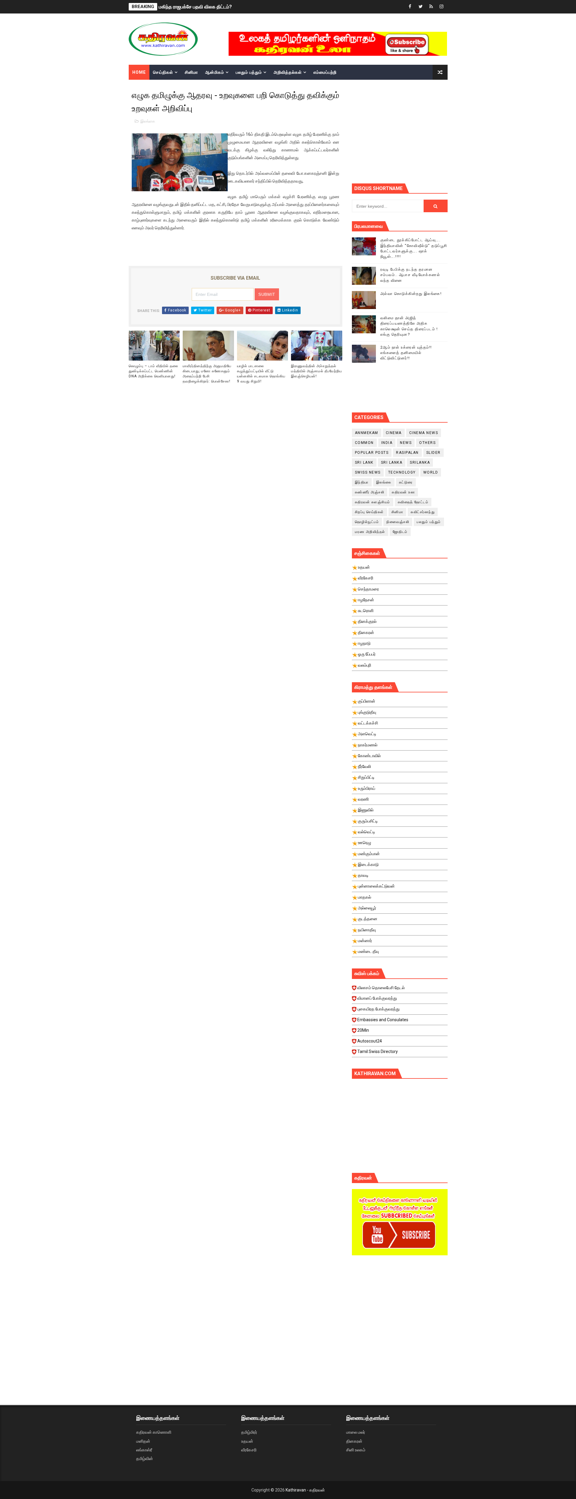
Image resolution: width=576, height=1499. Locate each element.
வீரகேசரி (248, 1449)
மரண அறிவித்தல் (370, 532)
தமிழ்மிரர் (249, 1432)
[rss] (431, 6)
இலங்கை (147, 121)
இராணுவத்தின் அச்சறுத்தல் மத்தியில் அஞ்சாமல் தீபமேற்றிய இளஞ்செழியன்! (316, 371)
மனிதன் (143, 1441)
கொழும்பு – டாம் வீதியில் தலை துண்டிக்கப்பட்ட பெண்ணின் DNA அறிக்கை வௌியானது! (153, 371)
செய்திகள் (163, 72)
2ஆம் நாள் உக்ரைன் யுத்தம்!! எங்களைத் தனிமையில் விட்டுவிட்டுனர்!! (406, 352)
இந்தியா (362, 482)
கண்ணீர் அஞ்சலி (370, 492)
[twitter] (420, 6)
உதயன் (247, 1441)
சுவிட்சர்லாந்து (423, 512)
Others (427, 443)
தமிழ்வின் (144, 1458)
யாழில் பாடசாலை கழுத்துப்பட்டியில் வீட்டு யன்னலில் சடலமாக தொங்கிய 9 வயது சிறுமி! (261, 373)
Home (139, 72)
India (387, 443)
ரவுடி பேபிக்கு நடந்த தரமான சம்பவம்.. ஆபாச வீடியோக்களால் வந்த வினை (410, 274)
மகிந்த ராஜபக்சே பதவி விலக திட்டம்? (195, 7)
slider (433, 453)
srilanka (420, 462)
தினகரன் (354, 1441)
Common (364, 443)
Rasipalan (407, 453)
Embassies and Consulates (382, 1019)
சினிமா (191, 72)
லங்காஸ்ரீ (144, 1449)
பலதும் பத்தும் (249, 72)
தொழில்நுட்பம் (367, 522)
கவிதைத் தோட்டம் (413, 502)
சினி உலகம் (355, 1449)
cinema (394, 433)
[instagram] (441, 6)
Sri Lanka (392, 462)
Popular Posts (372, 453)
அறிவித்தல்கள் (288, 72)
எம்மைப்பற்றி (325, 72)
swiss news (368, 472)
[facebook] (410, 6)
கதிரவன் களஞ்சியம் (372, 502)
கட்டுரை (406, 482)
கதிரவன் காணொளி (153, 1432)
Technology (402, 472)
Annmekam (366, 433)
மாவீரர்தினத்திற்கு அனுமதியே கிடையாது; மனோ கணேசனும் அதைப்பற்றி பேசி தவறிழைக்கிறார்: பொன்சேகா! (207, 373)
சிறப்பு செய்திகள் (369, 512)
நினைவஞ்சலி (397, 522)
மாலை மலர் (355, 1432)
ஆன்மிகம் (214, 72)
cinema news (423, 433)
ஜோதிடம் (400, 532)
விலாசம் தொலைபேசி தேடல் (381, 987)
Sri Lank (364, 462)
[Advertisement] (400, 1310)
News (406, 443)
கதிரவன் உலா (403, 492)
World (430, 472)
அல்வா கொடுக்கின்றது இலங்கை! (411, 293)
